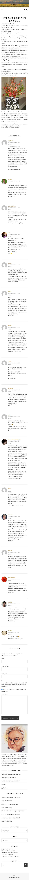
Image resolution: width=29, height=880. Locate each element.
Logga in (14, 875)
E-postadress (5, 666)
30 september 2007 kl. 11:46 (14, 603)
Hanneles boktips (6, 797)
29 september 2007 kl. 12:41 (14, 516)
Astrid (10, 602)
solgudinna (12, 206)
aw (9, 233)
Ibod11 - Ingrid (5, 817)
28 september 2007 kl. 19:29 (14, 234)
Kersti (10, 325)
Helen (10, 630)
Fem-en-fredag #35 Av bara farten (10, 781)
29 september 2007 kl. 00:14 (14, 416)
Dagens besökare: (6, 849)
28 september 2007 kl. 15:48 (14, 181)
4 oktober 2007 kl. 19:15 (13, 632)
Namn (3, 658)
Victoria (10, 141)
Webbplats (4, 673)
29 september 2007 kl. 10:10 (14, 441)
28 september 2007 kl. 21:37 (14, 327)
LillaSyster (4, 804)
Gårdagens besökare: (7, 851)
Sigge (9, 263)
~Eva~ (10, 361)
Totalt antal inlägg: (6, 854)
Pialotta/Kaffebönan (14, 440)
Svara (9, 144)
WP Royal (18, 877)
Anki (9, 488)
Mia (9, 415)
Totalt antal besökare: (7, 852)
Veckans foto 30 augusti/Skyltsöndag (10, 774)
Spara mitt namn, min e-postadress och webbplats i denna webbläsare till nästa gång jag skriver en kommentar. (14, 684)
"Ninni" (10, 515)
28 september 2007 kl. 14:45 (14, 142)
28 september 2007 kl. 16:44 (14, 207)
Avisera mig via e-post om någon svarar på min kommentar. (13, 690)
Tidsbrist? (4, 784)
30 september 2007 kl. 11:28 (14, 579)
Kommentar (4, 694)
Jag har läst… (4, 788)
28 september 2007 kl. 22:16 (14, 390)
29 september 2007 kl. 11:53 (14, 489)
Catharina (11, 577)
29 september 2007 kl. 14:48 (14, 552)
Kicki (9, 291)
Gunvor (10, 388)
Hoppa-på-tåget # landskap (8, 777)
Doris (10, 179)
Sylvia (10, 550)
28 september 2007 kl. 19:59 (14, 264)
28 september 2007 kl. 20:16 (14, 293)
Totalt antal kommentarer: (8, 856)
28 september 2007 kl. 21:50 (14, 362)
